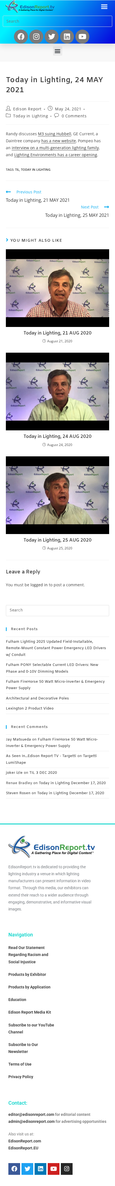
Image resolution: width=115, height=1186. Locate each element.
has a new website (58, 140)
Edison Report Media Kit (29, 1012)
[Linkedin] (67, 37)
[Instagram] (36, 37)
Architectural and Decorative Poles (37, 698)
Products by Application (29, 987)
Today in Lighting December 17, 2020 (72, 783)
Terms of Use (20, 1064)
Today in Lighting (30, 115)
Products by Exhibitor (27, 974)
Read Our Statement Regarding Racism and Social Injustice (28, 954)
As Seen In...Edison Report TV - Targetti (41, 756)
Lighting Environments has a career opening (55, 154)
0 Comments (74, 115)
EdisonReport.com (24, 1141)
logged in (39, 584)
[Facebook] (21, 37)
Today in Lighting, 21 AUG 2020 (57, 333)
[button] (104, 6)
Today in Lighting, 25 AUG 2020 (57, 540)
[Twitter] (52, 37)
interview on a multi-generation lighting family (55, 147)
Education (17, 999)
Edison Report (27, 109)
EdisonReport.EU (23, 1148)
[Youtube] (82, 37)
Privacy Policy (20, 1076)
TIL (17, 169)
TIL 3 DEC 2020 (43, 772)
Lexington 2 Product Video (30, 708)
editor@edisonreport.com (31, 1114)
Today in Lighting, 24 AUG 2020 (57, 437)
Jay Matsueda (18, 739)
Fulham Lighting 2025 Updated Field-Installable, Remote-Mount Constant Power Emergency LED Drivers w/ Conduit (56, 648)
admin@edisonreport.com (31, 1121)
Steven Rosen (18, 793)
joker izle (14, 772)
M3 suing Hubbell (54, 133)
